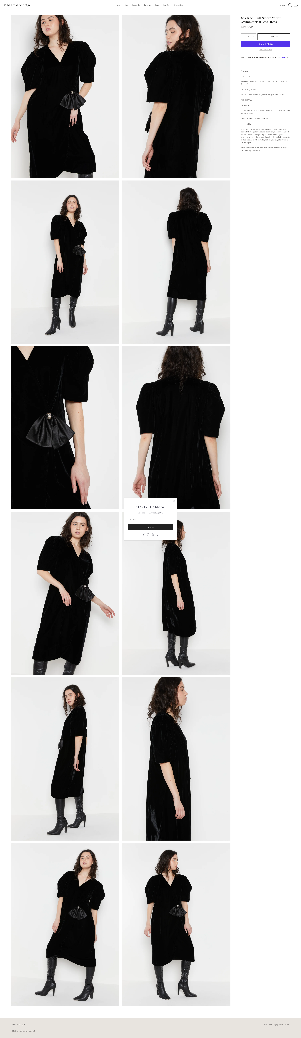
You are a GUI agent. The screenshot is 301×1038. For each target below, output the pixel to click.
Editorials (147, 5)
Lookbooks (136, 5)
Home (118, 5)
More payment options (265, 50)
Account (282, 5)
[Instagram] (148, 534)
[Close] (174, 500)
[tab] (245, 71)
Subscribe (151, 527)
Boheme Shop (178, 5)
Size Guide (286, 1025)
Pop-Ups (166, 5)
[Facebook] (144, 534)
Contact (270, 1025)
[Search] (290, 5)
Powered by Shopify (30, 1031)
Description (244, 71)
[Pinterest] (153, 534)
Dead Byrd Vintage (16, 5)
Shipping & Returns (278, 1025)
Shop (126, 5)
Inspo (157, 5)
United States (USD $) (17, 1025)
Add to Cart (273, 37)
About (265, 1025)
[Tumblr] (157, 534)
